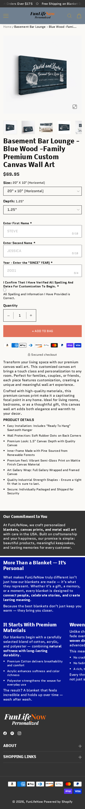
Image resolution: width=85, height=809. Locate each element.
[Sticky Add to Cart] (75, 794)
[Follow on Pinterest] (12, 733)
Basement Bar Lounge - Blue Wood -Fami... (45, 27)
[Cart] (79, 15)
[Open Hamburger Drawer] (5, 15)
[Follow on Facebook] (5, 733)
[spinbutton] (19, 315)
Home (7, 27)
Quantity (10, 306)
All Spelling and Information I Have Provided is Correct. (36, 296)
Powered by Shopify (58, 801)
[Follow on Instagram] (19, 733)
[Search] (69, 15)
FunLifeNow (34, 801)
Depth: (9, 201)
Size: (7, 183)
